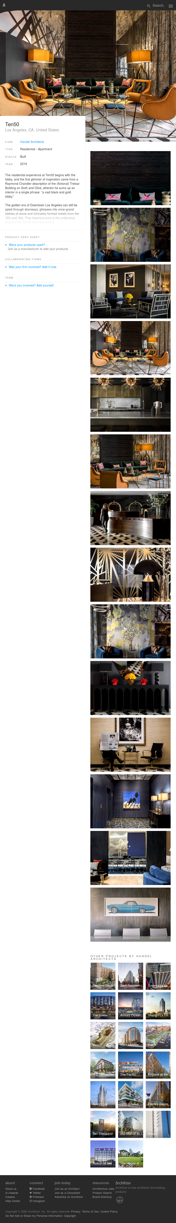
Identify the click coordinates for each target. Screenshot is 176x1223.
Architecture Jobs (103, 1189)
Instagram (38, 1201)
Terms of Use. (91, 1211)
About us (11, 1189)
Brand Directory (102, 1197)
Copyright (70, 1216)
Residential (27, 149)
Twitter (36, 1193)
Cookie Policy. (109, 1211)
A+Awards (11, 1193)
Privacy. (76, 1211)
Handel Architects (32, 141)
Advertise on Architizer (69, 1197)
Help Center (12, 1201)
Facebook (38, 1189)
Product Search (102, 1193)
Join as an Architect (67, 1189)
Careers (10, 1197)
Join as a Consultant (67, 1193)
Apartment (45, 149)
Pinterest (38, 1197)
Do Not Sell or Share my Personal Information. (34, 1216)
